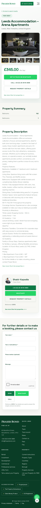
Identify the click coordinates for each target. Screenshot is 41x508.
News (24, 435)
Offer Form (4, 470)
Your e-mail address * (11, 344)
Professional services (8, 467)
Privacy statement (6, 503)
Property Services (28, 470)
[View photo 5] (37, 60)
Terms (17, 503)
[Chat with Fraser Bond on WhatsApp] (37, 497)
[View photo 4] (29, 60)
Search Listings (28, 3)
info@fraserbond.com (8, 441)
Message (8, 364)
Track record (26, 432)
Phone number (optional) (12, 354)
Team (24, 429)
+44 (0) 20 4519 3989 (20, 288)
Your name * (8, 335)
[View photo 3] (21, 60)
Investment (5, 457)
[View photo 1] (5, 60)
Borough (24, 467)
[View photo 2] (13, 60)
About (24, 426)
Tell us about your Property (10, 473)
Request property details (20, 88)
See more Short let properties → (14, 95)
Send (10, 393)
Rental (3, 454)
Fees (23, 441)
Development (5, 461)
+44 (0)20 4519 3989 (8, 439)
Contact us (25, 438)
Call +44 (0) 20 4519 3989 (20, 83)
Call (10, 399)
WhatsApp (20, 293)
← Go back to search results (9, 11)
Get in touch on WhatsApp (20, 77)
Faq (23, 444)
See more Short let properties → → (15, 309)
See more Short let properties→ (13, 266)
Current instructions (28, 454)
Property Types (27, 457)
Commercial (5, 464)
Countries (25, 461)
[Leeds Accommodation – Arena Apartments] (20, 45)
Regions (24, 464)
